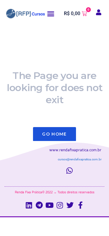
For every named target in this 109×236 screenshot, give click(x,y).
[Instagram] (59, 205)
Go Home (54, 134)
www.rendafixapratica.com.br (75, 150)
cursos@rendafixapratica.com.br (79, 159)
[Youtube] (49, 205)
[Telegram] (39, 205)
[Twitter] (70, 205)
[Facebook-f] (80, 205)
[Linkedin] (28, 205)
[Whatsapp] (69, 170)
